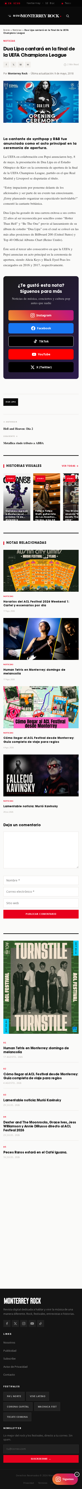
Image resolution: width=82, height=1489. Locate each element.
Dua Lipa (11, 402)
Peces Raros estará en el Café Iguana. (35, 1152)
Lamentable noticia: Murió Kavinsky (30, 806)
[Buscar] (67, 15)
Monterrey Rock (41, 16)
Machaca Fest (47, 1406)
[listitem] (16, 497)
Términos (42, 1482)
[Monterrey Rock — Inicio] (41, 1300)
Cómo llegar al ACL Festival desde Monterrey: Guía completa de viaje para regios (40, 1076)
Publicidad (9, 1350)
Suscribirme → (41, 1458)
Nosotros (9, 1342)
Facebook (44, 328)
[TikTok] (40, 1323)
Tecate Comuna (17, 1416)
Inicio (6, 30)
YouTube (44, 354)
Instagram (44, 315)
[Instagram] (23, 1323)
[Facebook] (7, 1323)
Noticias (17, 30)
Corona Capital (18, 1406)
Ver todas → (70, 465)
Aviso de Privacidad (15, 1367)
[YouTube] (32, 1323)
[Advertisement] (41, 1240)
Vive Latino (37, 1396)
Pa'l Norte (14, 1396)
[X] (15, 1323)
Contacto (9, 1374)
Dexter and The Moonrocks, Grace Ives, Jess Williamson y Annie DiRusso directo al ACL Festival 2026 (39, 1126)
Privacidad (28, 1482)
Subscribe (9, 1358)
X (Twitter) (44, 367)
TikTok (44, 341)
